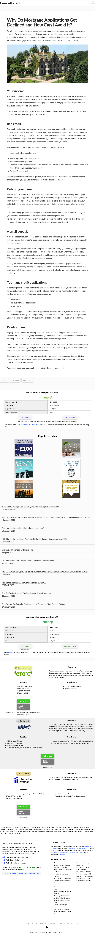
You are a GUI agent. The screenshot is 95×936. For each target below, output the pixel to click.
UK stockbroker (37, 392)
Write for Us (40, 924)
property (27, 380)
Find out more (10, 873)
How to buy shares (60, 863)
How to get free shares (61, 896)
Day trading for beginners (62, 878)
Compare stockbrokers (61, 867)
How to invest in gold (83, 874)
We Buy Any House (39, 37)
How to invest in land (83, 867)
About (17, 924)
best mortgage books (56, 368)
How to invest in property (62, 865)
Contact (51, 924)
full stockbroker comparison (29, 425)
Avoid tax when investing (62, 898)
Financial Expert (10, 3)
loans (4, 380)
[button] (93, 1)
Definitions (62, 855)
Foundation (55, 852)
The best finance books (61, 883)
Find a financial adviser (84, 872)
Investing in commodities (84, 876)
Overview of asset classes (62, 881)
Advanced (71, 852)
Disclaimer (76, 924)
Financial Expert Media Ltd (50, 932)
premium (15, 380)
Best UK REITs (81, 869)
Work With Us (27, 924)
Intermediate (64, 852)
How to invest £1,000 (83, 878)
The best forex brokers (61, 909)
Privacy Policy (63, 924)
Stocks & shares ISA (35, 617)
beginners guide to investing (78, 848)
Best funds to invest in (83, 881)
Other (80, 852)
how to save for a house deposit (32, 264)
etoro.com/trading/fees (70, 421)
